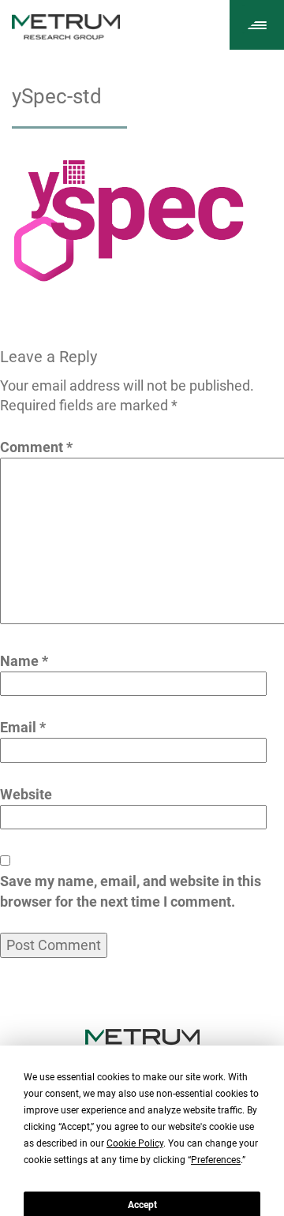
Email (23, 727)
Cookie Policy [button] (134, 1143)
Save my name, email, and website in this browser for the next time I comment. (130, 891)
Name (24, 661)
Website (26, 794)
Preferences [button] (216, 1159)
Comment (36, 447)
